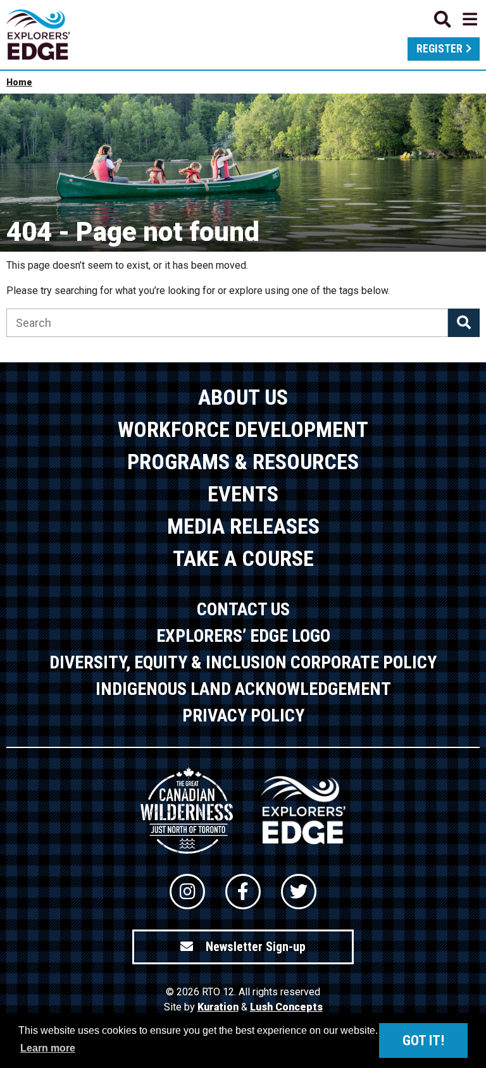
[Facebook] (243, 891)
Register (439, 48)
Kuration (218, 1007)
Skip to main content (243, 17)
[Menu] (455, 19)
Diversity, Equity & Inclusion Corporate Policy (243, 662)
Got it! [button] (423, 1040)
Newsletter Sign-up (256, 946)
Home (19, 82)
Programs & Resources (243, 461)
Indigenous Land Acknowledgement (243, 688)
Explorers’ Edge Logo (243, 635)
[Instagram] (187, 891)
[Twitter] (298, 891)
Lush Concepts (286, 1007)
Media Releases (243, 526)
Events (243, 493)
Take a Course (243, 558)
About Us (243, 397)
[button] (464, 323)
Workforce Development (243, 429)
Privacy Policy (243, 715)
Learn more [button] (47, 1048)
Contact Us (243, 609)
